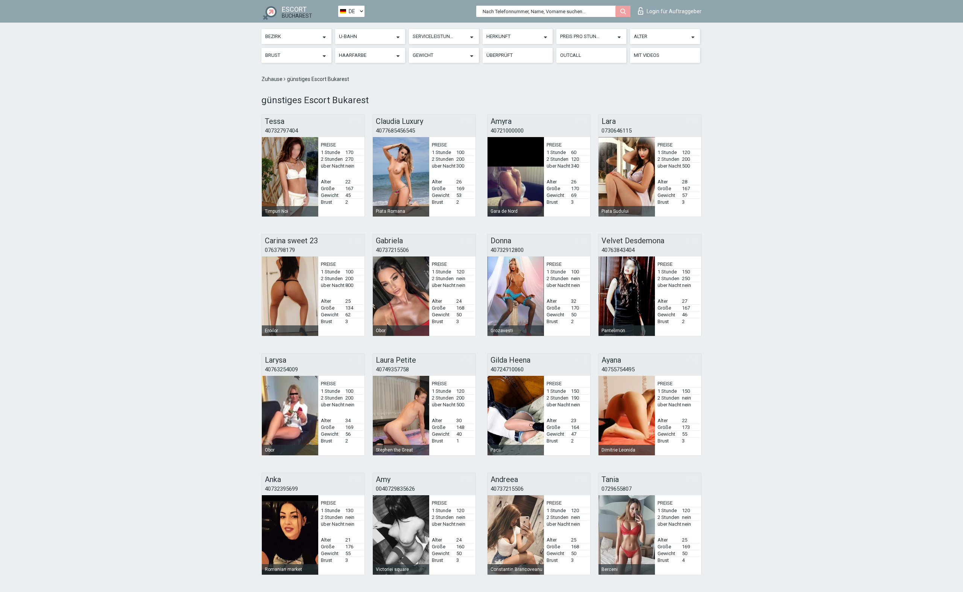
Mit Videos (646, 55)
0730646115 (616, 130)
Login (674, 11)
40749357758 (392, 369)
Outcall (570, 55)
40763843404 (618, 250)
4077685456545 (395, 130)
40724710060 (507, 369)
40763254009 (281, 369)
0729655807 (616, 488)
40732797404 (281, 130)
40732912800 (507, 250)
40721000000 (507, 130)
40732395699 (281, 488)
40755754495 (618, 369)
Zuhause (272, 79)
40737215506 (392, 250)
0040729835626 (395, 488)
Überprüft (499, 55)
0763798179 (280, 250)
